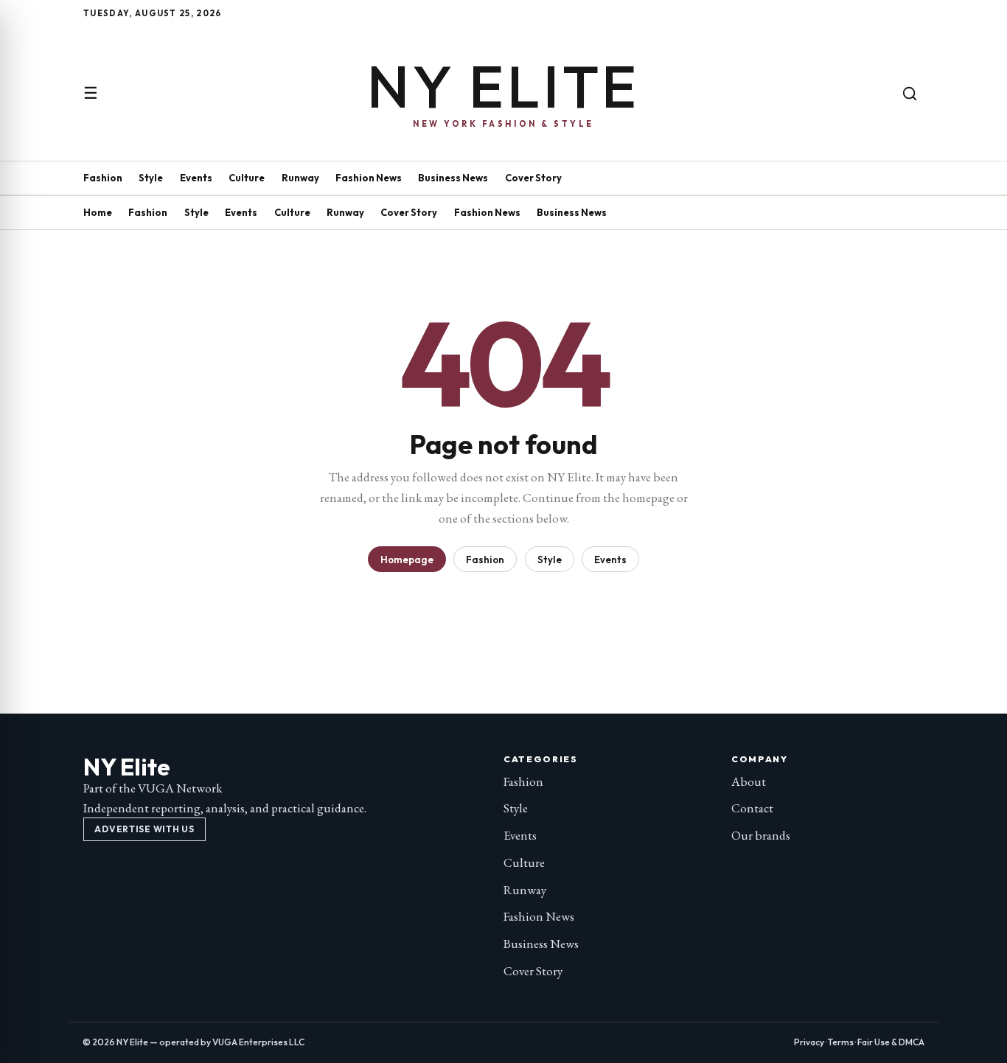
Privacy (809, 1042)
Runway (300, 178)
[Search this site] (910, 94)
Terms (841, 1042)
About (748, 781)
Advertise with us (144, 828)
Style (151, 178)
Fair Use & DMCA (890, 1042)
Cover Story (533, 178)
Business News (453, 178)
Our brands (760, 835)
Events (196, 178)
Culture (247, 178)
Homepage (406, 559)
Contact (752, 808)
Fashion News (368, 178)
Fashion (102, 178)
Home (97, 212)
